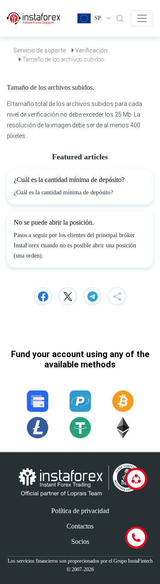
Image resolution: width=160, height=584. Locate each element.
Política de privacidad (80, 510)
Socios (80, 541)
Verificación (91, 50)
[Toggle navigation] (142, 18)
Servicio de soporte (39, 50)
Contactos (80, 526)
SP (97, 18)
